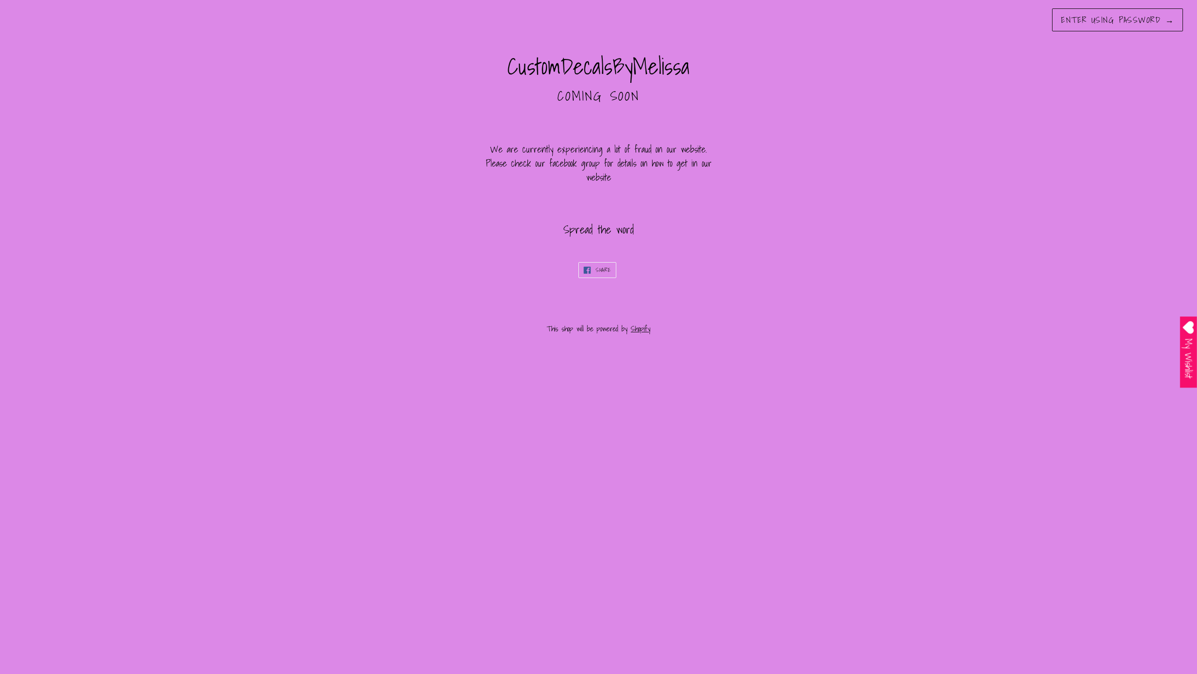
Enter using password (1117, 20)
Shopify (640, 328)
